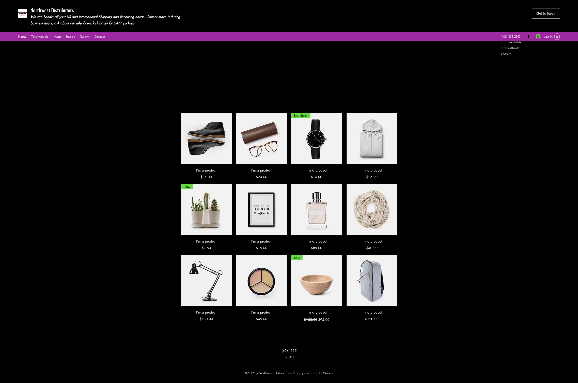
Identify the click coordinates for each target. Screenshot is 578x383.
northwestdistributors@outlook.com (511, 47)
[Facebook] (528, 36)
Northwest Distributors (52, 10)
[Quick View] (206, 138)
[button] (557, 36)
